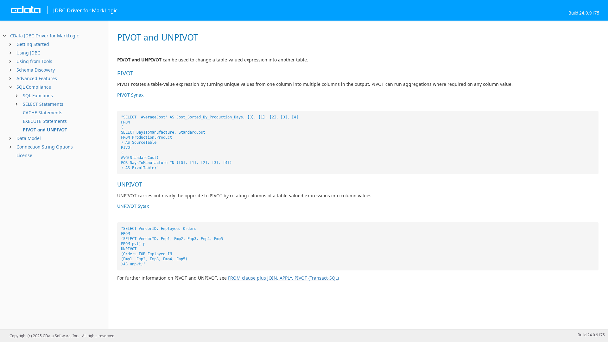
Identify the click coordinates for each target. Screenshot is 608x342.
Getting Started (32, 44)
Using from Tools (34, 61)
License (24, 155)
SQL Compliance (33, 87)
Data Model (28, 138)
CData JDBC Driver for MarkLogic (44, 36)
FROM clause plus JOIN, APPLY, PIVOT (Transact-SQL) (283, 278)
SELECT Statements (43, 104)
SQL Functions (38, 95)
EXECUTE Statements (45, 121)
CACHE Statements (42, 113)
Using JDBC (28, 53)
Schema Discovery (35, 70)
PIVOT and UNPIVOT (45, 130)
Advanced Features (36, 78)
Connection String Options (44, 147)
